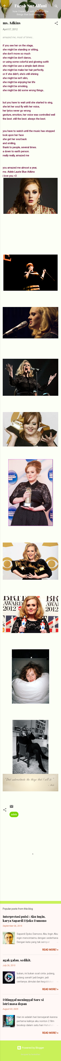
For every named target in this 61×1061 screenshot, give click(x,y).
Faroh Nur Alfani (31, 5)
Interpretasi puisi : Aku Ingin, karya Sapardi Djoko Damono (24, 919)
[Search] (56, 7)
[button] (56, 23)
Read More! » (50, 949)
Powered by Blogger (32, 1047)
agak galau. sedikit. (17, 960)
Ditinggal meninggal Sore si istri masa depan (23, 1002)
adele (14, 814)
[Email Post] (11, 807)
